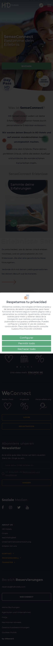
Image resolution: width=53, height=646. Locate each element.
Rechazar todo (27, 349)
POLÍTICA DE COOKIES (30, 329)
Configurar (26, 337)
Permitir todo (26, 343)
